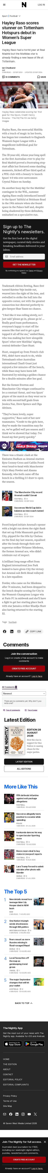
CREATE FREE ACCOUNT (24, 668)
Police (19, 823)
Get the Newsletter (24, 264)
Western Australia (17, 930)
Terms (31, 271)
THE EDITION (10, 1064)
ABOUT (6, 1069)
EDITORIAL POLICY (12, 1079)
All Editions (24, 769)
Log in (41, 5)
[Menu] (4, 5)
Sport (4, 16)
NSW (11, 912)
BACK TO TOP (22, 1003)
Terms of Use (10, 1101)
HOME (6, 1059)
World (19, 876)
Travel (12, 971)
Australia (13, 989)
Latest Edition (24, 761)
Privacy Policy (10, 1096)
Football (13, 16)
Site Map (7, 1106)
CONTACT (8, 1074)
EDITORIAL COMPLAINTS (16, 1084)
